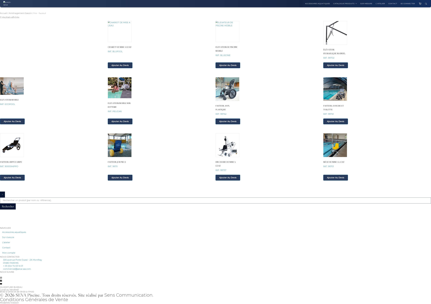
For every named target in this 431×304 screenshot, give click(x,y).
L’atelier (6, 242)
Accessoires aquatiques (317, 3)
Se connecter (408, 3)
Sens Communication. (128, 295)
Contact (6, 247)
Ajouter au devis (120, 65)
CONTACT (392, 3)
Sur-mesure (8, 237)
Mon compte (8, 253)
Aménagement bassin (20, 13)
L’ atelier (380, 3)
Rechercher (8, 206)
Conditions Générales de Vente (34, 299)
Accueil (3, 13)
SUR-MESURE (366, 3)
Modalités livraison (9, 303)
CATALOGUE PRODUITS (343, 3)
